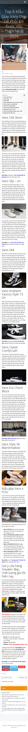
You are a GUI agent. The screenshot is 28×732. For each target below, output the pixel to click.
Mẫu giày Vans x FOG (9, 109)
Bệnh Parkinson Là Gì (14, 438)
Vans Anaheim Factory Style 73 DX (13, 102)
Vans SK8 (6, 100)
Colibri (15, 727)
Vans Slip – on (7, 99)
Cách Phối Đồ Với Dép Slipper (18, 661)
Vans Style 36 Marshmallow (11, 107)
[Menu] (25, 2)
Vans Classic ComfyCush (10, 104)
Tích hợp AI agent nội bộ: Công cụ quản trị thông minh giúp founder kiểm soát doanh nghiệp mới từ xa (13, 710)
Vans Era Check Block (9, 106)
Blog (3, 71)
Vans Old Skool (8, 97)
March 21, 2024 (9, 73)
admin (3, 73)
